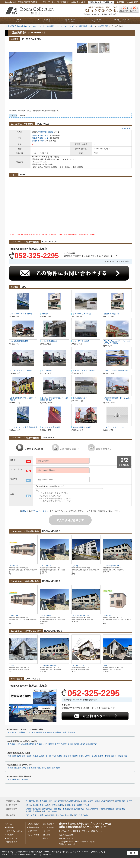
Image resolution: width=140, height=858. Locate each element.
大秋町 (53, 805)
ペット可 (46, 831)
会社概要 (10, 827)
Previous (11, 74)
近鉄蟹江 (25, 779)
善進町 (81, 756)
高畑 (73, 805)
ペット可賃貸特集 (54, 732)
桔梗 (105, 665)
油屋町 (75, 756)
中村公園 (68, 815)
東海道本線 (120, 809)
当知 (19, 756)
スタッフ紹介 (33, 824)
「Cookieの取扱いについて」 (28, 855)
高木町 (88, 756)
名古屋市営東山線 (33, 809)
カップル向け (48, 824)
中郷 (41, 805)
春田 (43, 141)
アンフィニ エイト (78, 665)
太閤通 (79, 805)
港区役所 (17, 768)
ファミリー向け (49, 827)
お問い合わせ (33, 835)
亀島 (86, 815)
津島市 (51, 744)
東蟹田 (51, 132)
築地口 (25, 768)
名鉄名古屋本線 (92, 809)
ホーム (9, 824)
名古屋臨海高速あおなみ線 (73, 809)
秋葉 (125, 756)
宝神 (14, 756)
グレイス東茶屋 (46, 566)
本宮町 (107, 756)
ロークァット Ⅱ (109, 615)
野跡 (58, 768)
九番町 (100, 756)
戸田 (46, 136)
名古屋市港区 (43, 132)
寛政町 (59, 756)
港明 (69, 756)
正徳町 (42, 756)
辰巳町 (94, 756)
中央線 (55, 811)
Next (70, 74)
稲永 (53, 768)
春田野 (29, 756)
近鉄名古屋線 (37, 136)
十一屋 (48, 756)
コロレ (12, 665)
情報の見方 (126, 128)
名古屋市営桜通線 (107, 809)
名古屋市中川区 (41, 744)
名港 (23, 756)
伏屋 (46, 138)
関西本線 (35, 141)
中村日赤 (59, 815)
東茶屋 (35, 756)
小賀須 (120, 756)
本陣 (47, 815)
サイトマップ (11, 838)
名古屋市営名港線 (33, 811)
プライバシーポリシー (41, 511)
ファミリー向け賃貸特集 (36, 732)
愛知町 (67, 805)
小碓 (54, 756)
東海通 (10, 768)
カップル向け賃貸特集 (17, 732)
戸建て (45, 838)
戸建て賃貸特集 (69, 732)
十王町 (35, 805)
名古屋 (33, 815)
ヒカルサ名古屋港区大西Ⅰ (112, 566)
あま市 (70, 744)
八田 (27, 815)
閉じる (132, 853)
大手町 (113, 756)
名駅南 (28, 805)
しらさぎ (75, 566)
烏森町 (60, 805)
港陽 (65, 756)
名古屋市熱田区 (27, 744)
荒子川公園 (46, 768)
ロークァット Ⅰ (15, 566)
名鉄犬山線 (46, 811)
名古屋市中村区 (14, 744)
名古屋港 (32, 768)
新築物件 (46, 835)
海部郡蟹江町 (91, 744)
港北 (39, 768)
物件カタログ (11, 842)
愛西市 (57, 744)
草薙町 (87, 805)
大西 (9, 756)
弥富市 (64, 744)
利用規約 (24, 511)
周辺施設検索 (33, 827)
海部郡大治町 (79, 744)
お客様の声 (32, 831)
